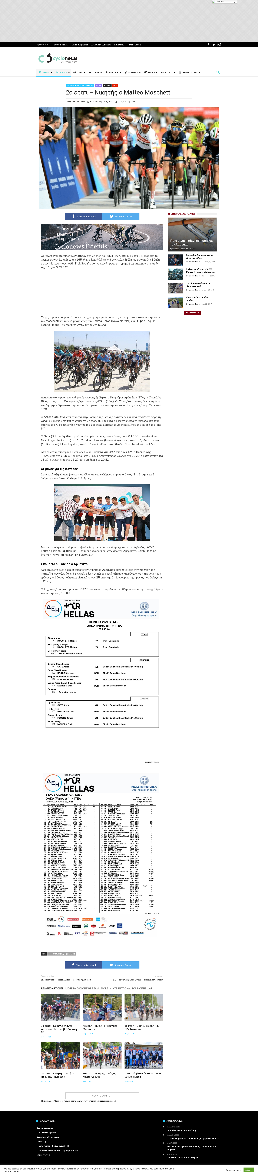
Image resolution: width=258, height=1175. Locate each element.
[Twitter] (213, 44)
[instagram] (219, 44)
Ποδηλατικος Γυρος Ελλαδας (62, 953)
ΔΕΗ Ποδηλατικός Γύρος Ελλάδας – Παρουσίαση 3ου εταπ (138, 978)
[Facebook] (208, 44)
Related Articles (52, 988)
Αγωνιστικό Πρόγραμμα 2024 (54, 1145)
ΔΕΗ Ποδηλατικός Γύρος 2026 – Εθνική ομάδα (144, 1075)
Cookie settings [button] (233, 1170)
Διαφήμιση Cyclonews (101, 44)
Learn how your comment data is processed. (96, 1100)
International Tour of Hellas (80, 85)
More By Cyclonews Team (82, 988)
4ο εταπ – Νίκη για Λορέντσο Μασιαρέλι (100, 1027)
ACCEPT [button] (248, 1169)
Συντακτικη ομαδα (80, 44)
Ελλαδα (107, 85)
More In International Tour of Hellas (126, 988)
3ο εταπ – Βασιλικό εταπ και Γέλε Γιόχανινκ (142, 1027)
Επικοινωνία (135, 44)
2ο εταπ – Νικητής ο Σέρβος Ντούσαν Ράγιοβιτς (57, 1075)
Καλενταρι (119, 44)
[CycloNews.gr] (57, 51)
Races (98, 85)
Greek (220, 1)
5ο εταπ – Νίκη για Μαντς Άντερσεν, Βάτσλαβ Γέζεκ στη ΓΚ (59, 1029)
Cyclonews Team (77, 102)
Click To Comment (102, 1096)
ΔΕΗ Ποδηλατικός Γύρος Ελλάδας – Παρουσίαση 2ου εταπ (66, 978)
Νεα (115, 85)
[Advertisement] (102, 294)
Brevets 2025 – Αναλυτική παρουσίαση (59, 1150)
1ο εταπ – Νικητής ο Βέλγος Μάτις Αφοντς (99, 1075)
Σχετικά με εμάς (61, 44)
